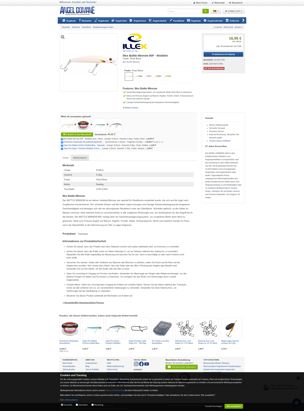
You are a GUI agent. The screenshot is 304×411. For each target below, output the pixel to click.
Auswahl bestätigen (213, 406)
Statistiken (83, 404)
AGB (109, 363)
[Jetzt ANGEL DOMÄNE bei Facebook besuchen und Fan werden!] (136, 366)
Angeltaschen (222, 366)
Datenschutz (112, 369)
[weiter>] (238, 27)
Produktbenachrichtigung (223, 54)
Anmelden (76, 2)
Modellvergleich (80, 158)
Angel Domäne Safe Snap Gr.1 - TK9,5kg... (138, 342)
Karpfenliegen (235, 366)
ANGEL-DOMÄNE (78, 11)
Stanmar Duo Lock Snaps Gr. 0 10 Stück (184, 342)
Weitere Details (131, 108)
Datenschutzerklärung (114, 390)
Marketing (98, 404)
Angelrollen (220, 369)
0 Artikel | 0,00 (234, 11)
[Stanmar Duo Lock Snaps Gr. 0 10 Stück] (185, 328)
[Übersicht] (228, 27)
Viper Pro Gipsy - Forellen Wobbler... (114, 342)
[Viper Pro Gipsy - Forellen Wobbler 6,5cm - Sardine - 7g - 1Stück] (115, 125)
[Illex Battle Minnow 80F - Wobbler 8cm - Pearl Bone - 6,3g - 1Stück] (67, 125)
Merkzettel (220, 3)
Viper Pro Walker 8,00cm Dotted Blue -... (92, 342)
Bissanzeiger (209, 363)
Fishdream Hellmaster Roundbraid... (68, 342)
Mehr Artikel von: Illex (130, 51)
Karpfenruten (209, 369)
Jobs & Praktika (92, 369)
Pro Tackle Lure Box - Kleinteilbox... (161, 342)
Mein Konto (201, 3)
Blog (87, 366)
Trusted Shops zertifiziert (219, 141)
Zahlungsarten (69, 369)
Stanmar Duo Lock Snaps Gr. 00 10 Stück (207, 342)
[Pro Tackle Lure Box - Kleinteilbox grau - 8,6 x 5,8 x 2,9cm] (162, 328)
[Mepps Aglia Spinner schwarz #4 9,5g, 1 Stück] (231, 328)
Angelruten (230, 369)
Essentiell (68, 404)
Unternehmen (91, 363)
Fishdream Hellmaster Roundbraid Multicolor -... (84, 142)
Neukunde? (91, 2)
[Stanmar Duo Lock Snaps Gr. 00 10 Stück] (208, 328)
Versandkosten (69, 366)
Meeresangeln (209, 366)
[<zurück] (218, 27)
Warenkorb (237, 3)
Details (66, 158)
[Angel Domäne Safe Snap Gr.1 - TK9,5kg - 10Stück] (139, 328)
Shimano (225, 363)
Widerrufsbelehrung (115, 366)
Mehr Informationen (69, 400)
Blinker (218, 363)
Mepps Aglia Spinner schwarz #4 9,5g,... (230, 342)
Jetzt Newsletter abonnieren (184, 367)
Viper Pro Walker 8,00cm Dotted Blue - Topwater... (84, 145)
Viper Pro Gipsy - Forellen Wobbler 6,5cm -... (82, 148)
